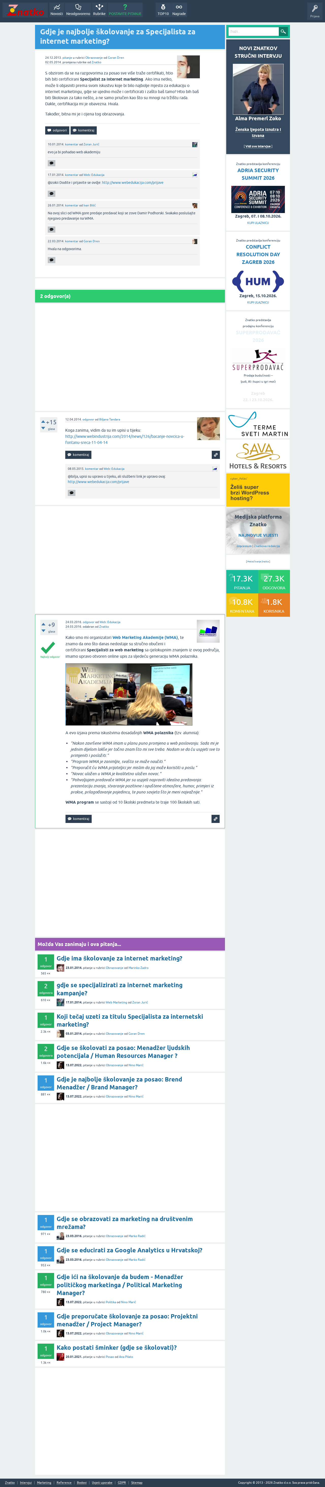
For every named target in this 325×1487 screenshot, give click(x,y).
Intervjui (26, 1482)
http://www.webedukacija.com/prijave (133, 183)
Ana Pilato (126, 1357)
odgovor (88, 419)
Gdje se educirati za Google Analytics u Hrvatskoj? (129, 1250)
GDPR (122, 1482)
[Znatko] (25, 10)
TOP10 (163, 14)
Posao (110, 1357)
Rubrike (99, 14)
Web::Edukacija (94, 175)
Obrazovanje (94, 57)
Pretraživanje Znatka (258, 561)
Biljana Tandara (109, 419)
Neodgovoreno (78, 14)
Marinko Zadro (138, 968)
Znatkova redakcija (267, 546)
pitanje (67, 57)
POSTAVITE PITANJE (125, 14)
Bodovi (82, 1482)
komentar (71, 144)
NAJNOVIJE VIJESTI (258, 535)
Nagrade (179, 14)
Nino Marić (135, 1065)
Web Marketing (116, 1002)
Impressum (244, 546)
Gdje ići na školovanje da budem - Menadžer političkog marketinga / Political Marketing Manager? (120, 1284)
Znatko (96, 62)
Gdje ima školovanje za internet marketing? (119, 958)
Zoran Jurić (91, 144)
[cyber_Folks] (258, 505)
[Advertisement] (130, 357)
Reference (64, 1482)
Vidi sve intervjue (258, 146)
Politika (111, 1302)
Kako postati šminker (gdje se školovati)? (117, 1347)
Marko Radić (136, 1236)
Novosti (57, 14)
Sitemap (136, 1482)
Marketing (44, 1482)
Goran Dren (116, 57)
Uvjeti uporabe (102, 1482)
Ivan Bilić (90, 205)
